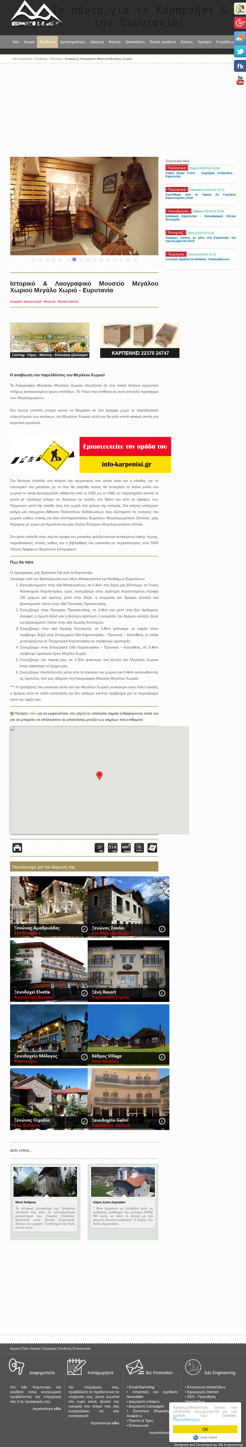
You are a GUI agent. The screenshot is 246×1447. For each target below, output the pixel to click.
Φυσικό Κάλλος (68, 301)
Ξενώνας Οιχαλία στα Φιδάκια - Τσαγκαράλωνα (197, 258)
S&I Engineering (219, 1372)
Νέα (16, 42)
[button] (99, 775)
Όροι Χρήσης (31, 1348)
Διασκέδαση (135, 42)
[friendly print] (17, 848)
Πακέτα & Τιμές (141, 1421)
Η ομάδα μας (226, 42)
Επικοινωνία (82, 1348)
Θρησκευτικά (32, 301)
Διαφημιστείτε (42, 1372)
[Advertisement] (123, 111)
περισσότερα (42, 1409)
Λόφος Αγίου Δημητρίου (109, 1202)
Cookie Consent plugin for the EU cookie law (205, 1437)
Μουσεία (56, 59)
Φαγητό (114, 42)
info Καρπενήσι (22, 59)
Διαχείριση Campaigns (146, 1406)
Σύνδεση (64, 1348)
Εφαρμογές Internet (202, 1392)
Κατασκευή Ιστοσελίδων (206, 1387)
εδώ (32, 713)
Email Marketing (141, 1387)
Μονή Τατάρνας (25, 1202)
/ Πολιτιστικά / (177, 166)
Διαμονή (97, 42)
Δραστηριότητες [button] (73, 42)
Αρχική (15, 1348)
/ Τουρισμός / (176, 253)
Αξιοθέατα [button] (47, 42)
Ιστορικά (15, 301)
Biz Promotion (159, 1372)
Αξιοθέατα (41, 59)
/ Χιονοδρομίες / (178, 210)
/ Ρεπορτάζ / (176, 231)
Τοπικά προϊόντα (162, 42)
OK (205, 1429)
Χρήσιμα (204, 42)
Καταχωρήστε (101, 1372)
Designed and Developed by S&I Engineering (208, 1445)
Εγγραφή (49, 1348)
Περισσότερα (186, 1419)
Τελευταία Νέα (177, 161)
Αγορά (29, 42)
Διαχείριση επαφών (144, 1401)
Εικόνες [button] (187, 42)
